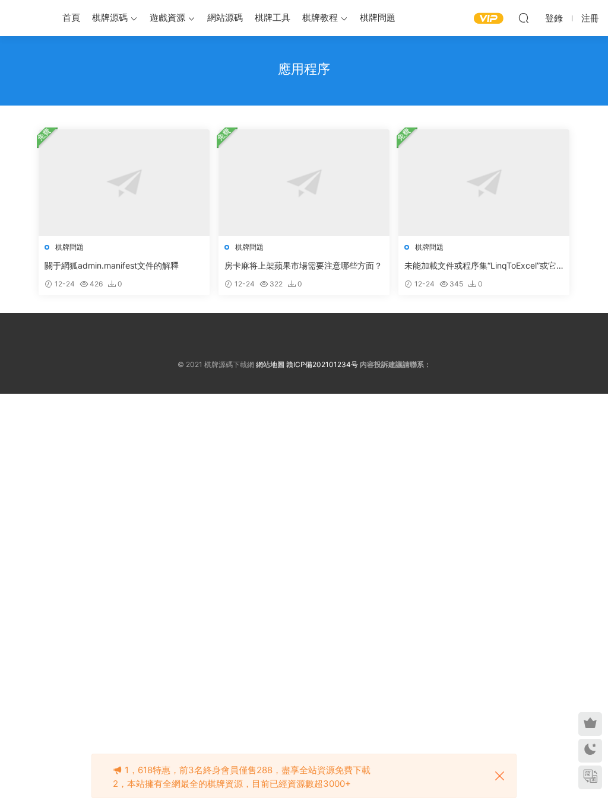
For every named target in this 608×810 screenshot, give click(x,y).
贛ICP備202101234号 (322, 364)
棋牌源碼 (110, 17)
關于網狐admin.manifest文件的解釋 (112, 265)
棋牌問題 (377, 17)
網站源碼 (225, 17)
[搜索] (524, 17)
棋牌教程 (320, 17)
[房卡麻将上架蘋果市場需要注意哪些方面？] (304, 182)
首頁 (71, 17)
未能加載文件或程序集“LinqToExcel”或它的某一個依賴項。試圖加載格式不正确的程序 (483, 266)
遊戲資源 (167, 17)
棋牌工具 (272, 17)
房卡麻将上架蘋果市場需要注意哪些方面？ (303, 265)
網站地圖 (270, 364)
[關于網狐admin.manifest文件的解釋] (124, 182)
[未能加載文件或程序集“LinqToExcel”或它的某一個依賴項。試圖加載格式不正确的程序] (483, 182)
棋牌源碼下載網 (27, 18)
